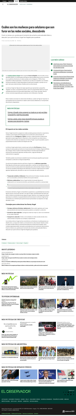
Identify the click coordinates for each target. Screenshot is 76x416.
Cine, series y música (35, 399)
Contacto (36, 413)
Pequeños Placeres (58, 399)
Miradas (66, 399)
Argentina (10, 1)
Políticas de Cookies (6, 413)
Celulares (4, 243)
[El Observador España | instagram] (68, 392)
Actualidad (5, 399)
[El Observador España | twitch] (73, 394)
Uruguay (4, 1)
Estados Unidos (23, 1)
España (16, 1)
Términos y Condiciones (27, 413)
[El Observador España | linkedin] (65, 394)
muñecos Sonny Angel (14, 75)
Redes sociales (11, 243)
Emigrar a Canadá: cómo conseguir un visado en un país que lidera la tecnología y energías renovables (20, 254)
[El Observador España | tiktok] (73, 392)
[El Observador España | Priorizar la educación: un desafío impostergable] (28, 323)
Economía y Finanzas (14, 399)
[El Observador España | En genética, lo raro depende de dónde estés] (10, 355)
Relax (27, 399)
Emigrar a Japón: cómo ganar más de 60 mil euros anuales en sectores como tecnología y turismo (19, 257)
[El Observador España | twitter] (63, 392)
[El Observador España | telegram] (71, 394)
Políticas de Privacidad (16, 413)
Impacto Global (6, 401)
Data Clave (23, 4)
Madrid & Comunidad (46, 399)
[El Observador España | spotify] (68, 394)
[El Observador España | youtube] (71, 392)
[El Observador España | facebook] (65, 392)
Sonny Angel (19, 243)
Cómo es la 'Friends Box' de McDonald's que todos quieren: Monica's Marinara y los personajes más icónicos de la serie (23, 261)
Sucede (23, 399)
